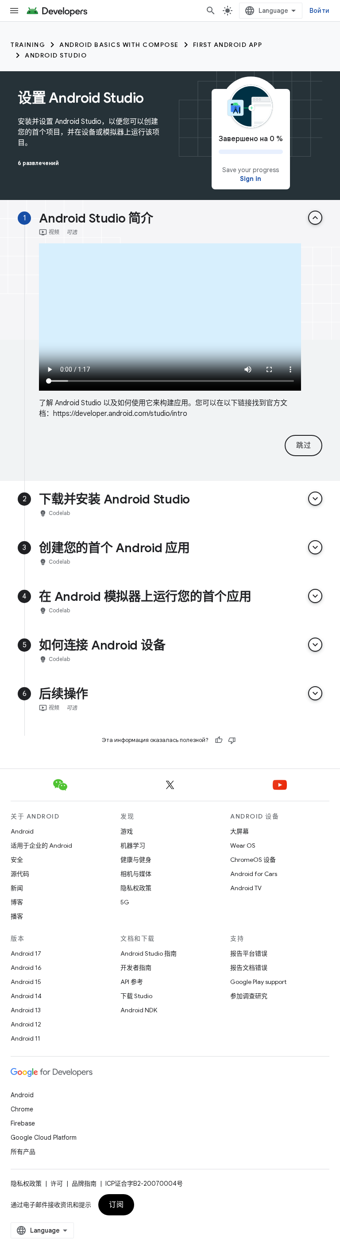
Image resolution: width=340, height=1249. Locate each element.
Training (28, 45)
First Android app (228, 45)
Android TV (246, 888)
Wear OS (242, 845)
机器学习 (132, 845)
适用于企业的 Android (41, 845)
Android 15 (26, 982)
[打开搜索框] (210, 10)
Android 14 (26, 996)
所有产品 (23, 1152)
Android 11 (25, 1038)
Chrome (22, 1109)
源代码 (20, 874)
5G (124, 902)
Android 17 (26, 953)
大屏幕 (239, 831)
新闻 (17, 888)
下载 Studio (136, 996)
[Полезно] (218, 740)
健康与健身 (135, 860)
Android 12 (26, 1024)
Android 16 (26, 968)
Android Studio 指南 (148, 953)
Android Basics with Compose (119, 45)
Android (22, 831)
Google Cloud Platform (44, 1137)
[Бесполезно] (232, 740)
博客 (17, 902)
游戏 (126, 831)
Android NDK (138, 1010)
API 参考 (131, 982)
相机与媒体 (135, 874)
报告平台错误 (248, 953)
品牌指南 (84, 1183)
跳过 (303, 445)
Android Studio (56, 55)
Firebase (23, 1123)
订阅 (116, 1204)
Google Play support (258, 982)
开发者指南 (135, 968)
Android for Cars (253, 874)
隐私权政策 (135, 888)
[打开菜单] (14, 10)
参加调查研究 (248, 996)
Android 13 (26, 1010)
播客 (17, 916)
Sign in (250, 179)
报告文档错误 (248, 968)
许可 (56, 1183)
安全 (17, 860)
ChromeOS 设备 (253, 860)
